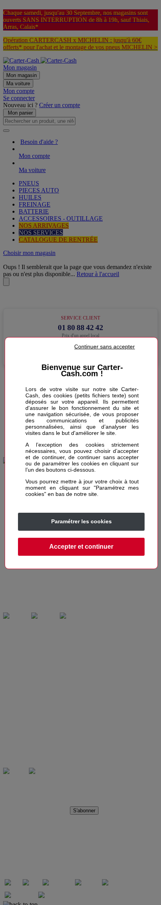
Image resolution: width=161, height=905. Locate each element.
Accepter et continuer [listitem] (81, 546)
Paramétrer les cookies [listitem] (81, 521)
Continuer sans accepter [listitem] (104, 346)
